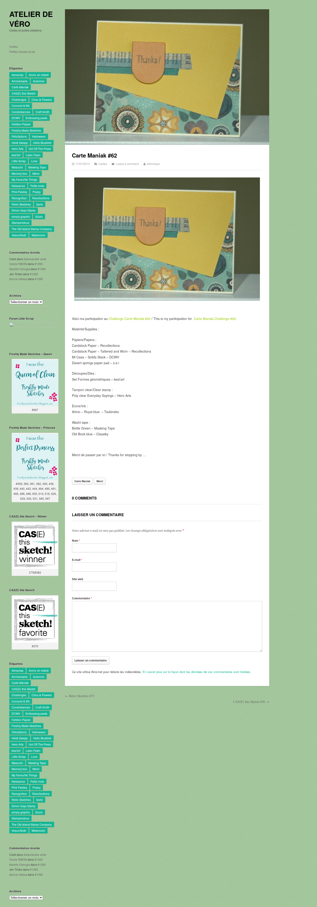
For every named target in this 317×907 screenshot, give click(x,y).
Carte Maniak (20, 87)
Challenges (19, 99)
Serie (39, 204)
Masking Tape (37, 167)
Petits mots (37, 186)
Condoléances (21, 112)
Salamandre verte (35, 259)
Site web (77, 579)
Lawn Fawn (33, 155)
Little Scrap (19, 161)
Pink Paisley (19, 192)
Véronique (153, 164)
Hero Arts (17, 149)
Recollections (40, 198)
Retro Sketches (21, 204)
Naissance (18, 186)
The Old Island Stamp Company (32, 229)
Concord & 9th (21, 105)
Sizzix (39, 216)
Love (34, 161)
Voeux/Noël (19, 235)
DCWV (16, 118)
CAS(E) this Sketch (24, 93)
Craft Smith (42, 112)
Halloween (39, 136)
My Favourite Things (24, 179)
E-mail (77, 560)
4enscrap (17, 75)
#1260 (39, 264)
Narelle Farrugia (19, 269)
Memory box (19, 173)
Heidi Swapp (20, 143)
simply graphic (21, 216)
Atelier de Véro (31, 18)
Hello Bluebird (42, 143)
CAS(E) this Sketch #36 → (251, 701)
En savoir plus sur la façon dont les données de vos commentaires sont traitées (196, 672)
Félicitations (19, 136)
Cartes (13, 46)
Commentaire (82, 598)
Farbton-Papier (21, 124)
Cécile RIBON (18, 264)
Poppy (36, 192)
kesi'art (16, 155)
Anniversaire (20, 81)
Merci (35, 173)
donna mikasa (18, 279)
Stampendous (20, 222)
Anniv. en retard (39, 75)
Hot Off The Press (40, 149)
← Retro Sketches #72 (79, 696)
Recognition (19, 198)
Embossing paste (36, 118)
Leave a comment (127, 164)
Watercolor (38, 235)
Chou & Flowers (42, 99)
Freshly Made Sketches (26, 130)
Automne (38, 81)
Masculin (17, 167)
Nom (76, 540)
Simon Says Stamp (24, 210)
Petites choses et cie (22, 52)
